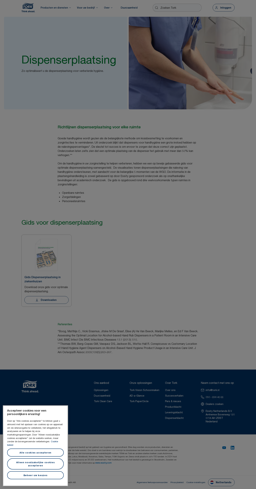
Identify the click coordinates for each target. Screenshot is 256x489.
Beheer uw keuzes (36, 475)
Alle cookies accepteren (35, 452)
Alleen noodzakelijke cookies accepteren (35, 464)
